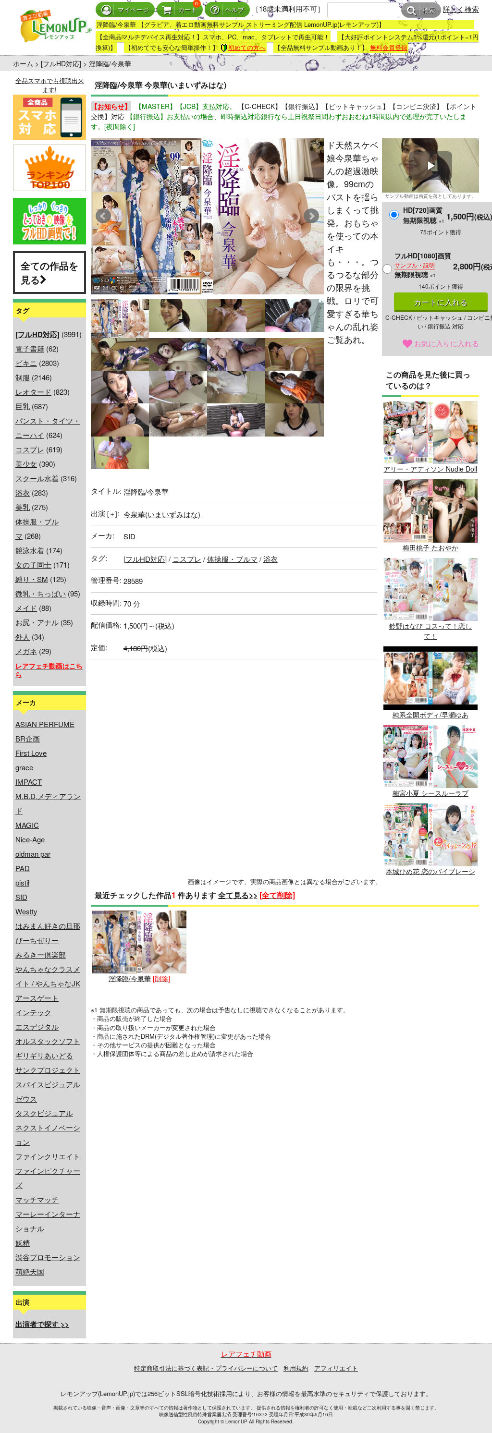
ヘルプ (234, 9)
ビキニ (26, 363)
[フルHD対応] (61, 63)
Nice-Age (30, 839)
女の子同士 (33, 564)
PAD (22, 868)
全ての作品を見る (49, 272)
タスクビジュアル (44, 1113)
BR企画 (27, 738)
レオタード (33, 392)
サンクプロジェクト (47, 1070)
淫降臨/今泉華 (130, 978)
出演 (104, 513)
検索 (429, 10)
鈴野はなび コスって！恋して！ (430, 631)
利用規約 (295, 1367)
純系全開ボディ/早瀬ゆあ (430, 714)
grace (24, 767)
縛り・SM (31, 579)
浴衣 (22, 492)
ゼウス (26, 1098)
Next (311, 216)
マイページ (133, 9)
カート (187, 9)
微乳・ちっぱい (40, 593)
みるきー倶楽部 (40, 954)
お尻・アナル (37, 622)
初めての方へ (247, 47)
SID (21, 897)
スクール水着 (37, 478)
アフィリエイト (336, 1367)
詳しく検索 (461, 9)
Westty (26, 911)
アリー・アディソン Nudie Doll (430, 469)
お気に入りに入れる (445, 343)
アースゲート (37, 998)
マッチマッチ (37, 1199)
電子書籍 (29, 348)
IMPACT (28, 782)
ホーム (23, 63)
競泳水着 (29, 550)
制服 (22, 377)
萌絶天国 (29, 1271)
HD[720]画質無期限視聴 (423, 215)
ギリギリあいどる (44, 1055)
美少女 (26, 464)
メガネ (26, 651)
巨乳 (22, 406)
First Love (31, 753)
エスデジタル (37, 1026)
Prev (103, 216)
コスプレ (29, 449)
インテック (33, 1012)
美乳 (22, 507)
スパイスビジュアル (47, 1084)
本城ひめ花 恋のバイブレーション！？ (430, 876)
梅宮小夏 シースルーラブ (430, 793)
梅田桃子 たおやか (430, 547)
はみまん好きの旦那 (47, 926)
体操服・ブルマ (232, 559)
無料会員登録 (388, 47)
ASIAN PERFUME (44, 724)
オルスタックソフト (47, 1041)
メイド (26, 608)
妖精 (22, 1243)
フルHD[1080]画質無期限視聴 (422, 265)
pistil (22, 882)
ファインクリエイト (47, 1156)
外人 (22, 636)
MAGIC (27, 825)
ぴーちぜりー (37, 940)
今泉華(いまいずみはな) (161, 514)
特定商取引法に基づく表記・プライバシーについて (206, 1367)
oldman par (32, 854)
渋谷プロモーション (47, 1257)
